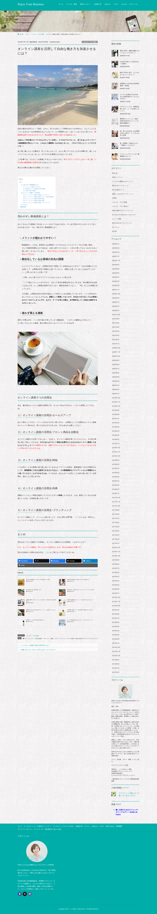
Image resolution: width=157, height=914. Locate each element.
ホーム (20, 826)
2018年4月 (115, 481)
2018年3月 (115, 485)
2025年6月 (115, 248)
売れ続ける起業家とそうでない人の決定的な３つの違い (38, 579)
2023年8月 (115, 269)
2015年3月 (115, 635)
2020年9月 (115, 360)
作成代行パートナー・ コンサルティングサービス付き (55, 826)
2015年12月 (116, 597)
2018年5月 (115, 477)
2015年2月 (115, 639)
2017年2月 (115, 539)
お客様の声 (79, 826)
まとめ (25, 204)
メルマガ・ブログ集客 (89, 42)
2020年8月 (115, 364)
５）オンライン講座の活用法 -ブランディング (38, 202)
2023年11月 (116, 260)
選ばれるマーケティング (120, 185)
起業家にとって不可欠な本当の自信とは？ (35, 620)
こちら (47, 552)
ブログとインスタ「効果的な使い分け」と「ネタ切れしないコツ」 (129, 109)
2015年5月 (115, 626)
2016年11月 (116, 551)
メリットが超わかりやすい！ (33, 187)
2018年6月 (115, 472)
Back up (115, 173)
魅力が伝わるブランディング (122, 223)
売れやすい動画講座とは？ (31, 185)
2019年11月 (116, 402)
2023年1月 (115, 289)
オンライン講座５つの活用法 (31, 193)
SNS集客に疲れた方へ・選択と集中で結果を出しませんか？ (80, 609)
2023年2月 (115, 285)
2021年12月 (116, 314)
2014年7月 (115, 668)
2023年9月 (115, 265)
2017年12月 (116, 497)
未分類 (114, 231)
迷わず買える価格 (31, 190)
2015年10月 (116, 606)
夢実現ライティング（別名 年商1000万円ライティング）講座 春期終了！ (129, 121)
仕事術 (114, 198)
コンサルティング (30, 826)
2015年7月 (115, 618)
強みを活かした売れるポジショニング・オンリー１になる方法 (80, 589)
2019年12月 (116, 398)
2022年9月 (115, 298)
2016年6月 (115, 572)
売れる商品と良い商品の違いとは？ (34, 589)
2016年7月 (115, 568)
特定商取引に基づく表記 (53, 829)
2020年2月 (115, 389)
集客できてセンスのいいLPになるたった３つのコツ (38, 650)
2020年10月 (116, 356)
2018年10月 (116, 456)
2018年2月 (115, 489)
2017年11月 (116, 502)
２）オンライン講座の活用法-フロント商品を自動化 (40, 196)
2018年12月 (116, 447)
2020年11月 (116, 352)
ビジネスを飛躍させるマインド (122, 181)
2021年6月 (115, 327)
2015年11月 (116, 601)
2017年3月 (115, 535)
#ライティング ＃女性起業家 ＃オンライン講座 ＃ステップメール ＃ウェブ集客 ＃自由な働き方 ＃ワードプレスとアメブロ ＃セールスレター (67, 638)
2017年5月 (115, 527)
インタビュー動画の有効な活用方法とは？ (35, 645)
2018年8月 (115, 464)
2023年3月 (115, 281)
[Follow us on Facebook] (20, 894)
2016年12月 (116, 547)
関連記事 (23, 207)
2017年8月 (115, 514)
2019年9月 (115, 410)
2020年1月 (115, 393)
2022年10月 (116, 294)
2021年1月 (115, 344)
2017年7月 (115, 518)
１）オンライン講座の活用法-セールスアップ (38, 195)
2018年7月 (115, 468)
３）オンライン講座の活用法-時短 (35, 198)
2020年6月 (115, 373)
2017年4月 (115, 531)
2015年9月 (115, 610)
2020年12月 (116, 348)
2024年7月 (115, 252)
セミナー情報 (116, 219)
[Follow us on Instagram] (30, 894)
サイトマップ (38, 829)
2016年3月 (115, 585)
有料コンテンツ (117, 177)
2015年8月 (115, 614)
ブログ (101, 826)
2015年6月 (115, 622)
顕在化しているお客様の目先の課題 (35, 188)
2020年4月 (115, 381)
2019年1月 (115, 443)
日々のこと (116, 227)
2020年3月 (115, 385)
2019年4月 (115, 431)
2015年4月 (115, 630)
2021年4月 (115, 335)
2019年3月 (115, 435)
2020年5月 (115, 377)
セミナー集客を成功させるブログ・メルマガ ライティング (79, 620)
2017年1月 (115, 543)
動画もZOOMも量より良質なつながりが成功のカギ (78, 579)
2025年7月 (115, 244)
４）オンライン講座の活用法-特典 (35, 200)
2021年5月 (115, 331)
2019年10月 (116, 406)
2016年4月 (115, 581)
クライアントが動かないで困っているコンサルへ (129, 794)
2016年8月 (115, 564)
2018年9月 (115, 460)
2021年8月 (115, 323)
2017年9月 (115, 510)
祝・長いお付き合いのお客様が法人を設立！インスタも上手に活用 (129, 133)
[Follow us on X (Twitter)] (25, 894)
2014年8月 (115, 664)
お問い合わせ (110, 826)
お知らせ (95, 826)
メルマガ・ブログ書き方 (120, 206)
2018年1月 (115, 493)
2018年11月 (116, 452)
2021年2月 (115, 339)
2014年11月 (116, 651)
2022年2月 (115, 310)
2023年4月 (115, 277)
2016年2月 (115, 589)
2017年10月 (116, 506)
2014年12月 (116, 647)
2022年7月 (115, 302)
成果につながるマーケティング (122, 194)
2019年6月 (115, 423)
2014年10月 (116, 655)
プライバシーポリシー (25, 829)
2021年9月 (115, 319)
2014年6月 (115, 672)
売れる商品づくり (118, 190)
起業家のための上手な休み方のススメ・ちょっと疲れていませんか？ (41, 609)
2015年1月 (115, 643)
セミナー (87, 826)
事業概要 (119, 826)
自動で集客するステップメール (122, 210)
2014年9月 (115, 660)
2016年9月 (115, 560)
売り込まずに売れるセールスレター (124, 214)
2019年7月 (115, 418)
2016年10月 (116, 556)
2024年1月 (115, 256)
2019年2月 (115, 439)
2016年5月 (115, 576)
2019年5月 (115, 427)
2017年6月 (115, 522)
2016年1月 (115, 593)
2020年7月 (115, 368)
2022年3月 (115, 306)
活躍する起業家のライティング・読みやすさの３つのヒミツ (80, 599)
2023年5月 (115, 273)
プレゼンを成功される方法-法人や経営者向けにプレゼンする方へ (129, 96)
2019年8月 (115, 414)
